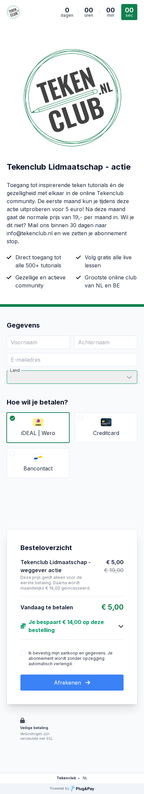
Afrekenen (68, 682)
